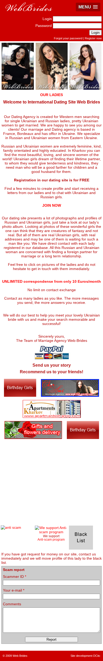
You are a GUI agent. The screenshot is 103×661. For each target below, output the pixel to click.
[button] (88, 7)
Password (43, 25)
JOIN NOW (51, 205)
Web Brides (20, 655)
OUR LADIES (51, 95)
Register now (93, 38)
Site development (81, 655)
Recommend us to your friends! (51, 372)
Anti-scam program (51, 539)
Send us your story (51, 365)
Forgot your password (68, 38)
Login (47, 19)
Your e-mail (13, 590)
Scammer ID (14, 576)
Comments (12, 604)
